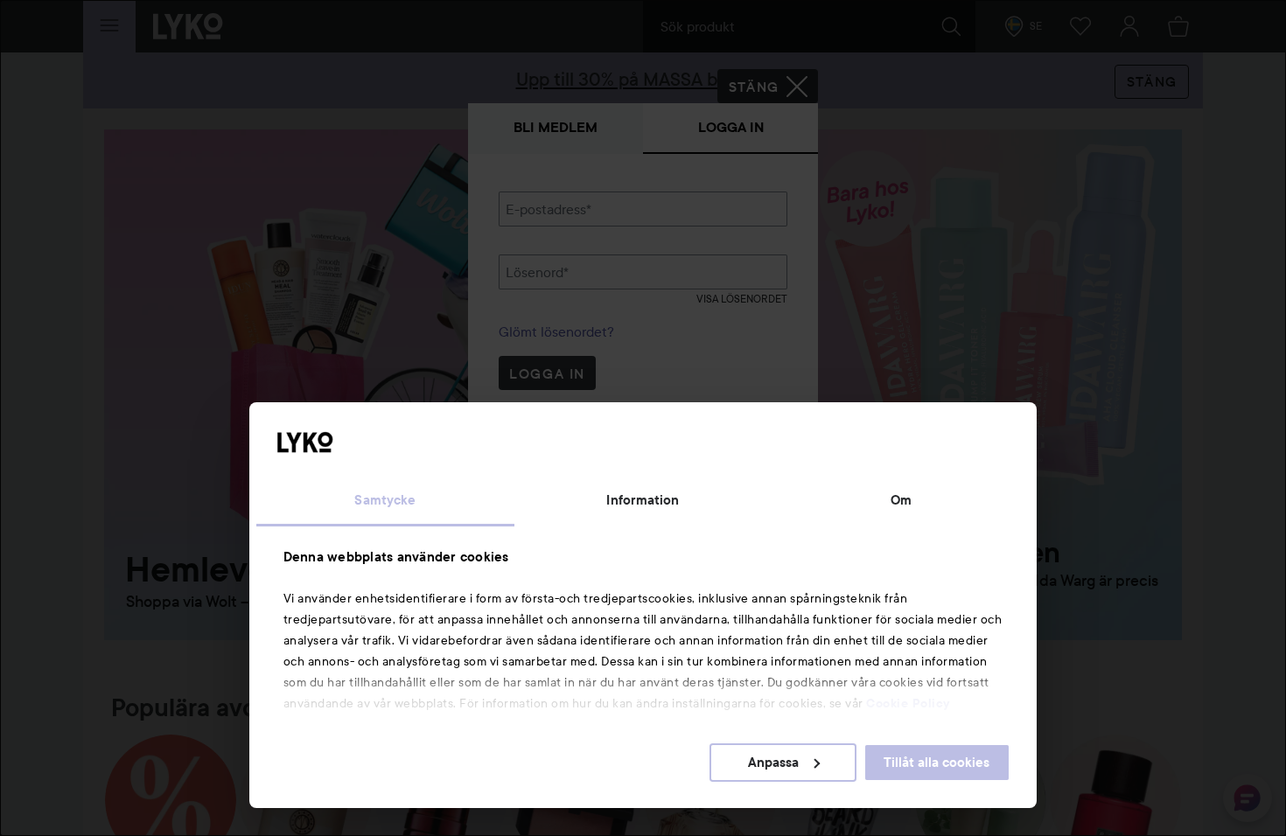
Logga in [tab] (731, 127)
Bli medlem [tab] (556, 127)
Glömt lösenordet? (556, 331)
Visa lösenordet (741, 298)
